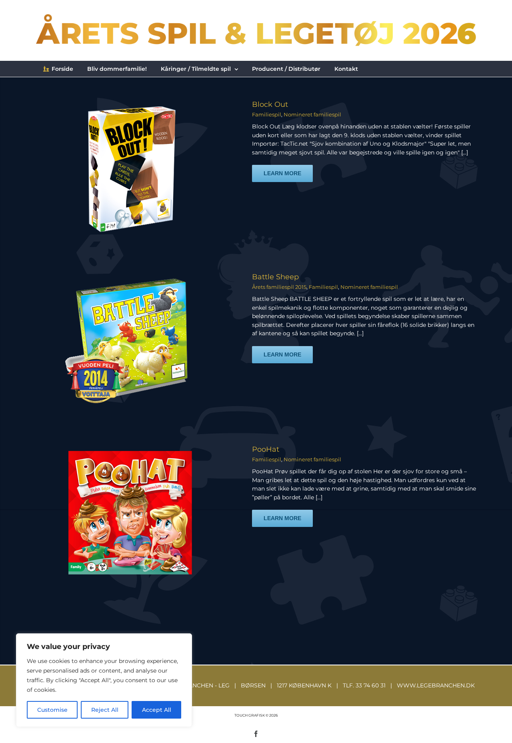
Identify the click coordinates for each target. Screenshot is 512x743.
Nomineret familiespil (312, 114)
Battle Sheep (275, 276)
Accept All (156, 709)
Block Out (270, 104)
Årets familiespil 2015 (279, 287)
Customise (52, 709)
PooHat (265, 449)
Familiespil (266, 114)
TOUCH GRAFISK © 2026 (256, 715)
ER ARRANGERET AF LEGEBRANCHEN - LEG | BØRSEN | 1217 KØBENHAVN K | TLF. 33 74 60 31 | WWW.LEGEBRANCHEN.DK (256, 685)
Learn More (282, 173)
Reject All (104, 709)
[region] (104, 680)
